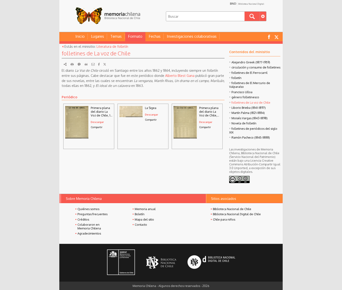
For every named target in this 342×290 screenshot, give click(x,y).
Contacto (141, 224)
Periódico (69, 97)
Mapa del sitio (144, 219)
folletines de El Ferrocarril (249, 73)
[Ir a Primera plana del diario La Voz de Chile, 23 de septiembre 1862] (185, 137)
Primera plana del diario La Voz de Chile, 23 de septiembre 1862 (208, 111)
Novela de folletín (243, 123)
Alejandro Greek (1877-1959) (250, 62)
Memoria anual (145, 209)
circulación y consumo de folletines (255, 67)
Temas (116, 36)
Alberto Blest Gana (179, 75)
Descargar (97, 122)
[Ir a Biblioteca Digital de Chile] (211, 262)
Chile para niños (224, 219)
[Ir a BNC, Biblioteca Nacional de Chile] (161, 262)
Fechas (155, 36)
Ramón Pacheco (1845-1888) (250, 137)
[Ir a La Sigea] (131, 115)
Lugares (97, 36)
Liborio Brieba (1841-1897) (248, 107)
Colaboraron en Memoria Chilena (89, 226)
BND (247, 3)
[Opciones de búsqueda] (263, 16)
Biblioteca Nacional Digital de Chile (237, 214)
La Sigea (150, 108)
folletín (236, 78)
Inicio (80, 36)
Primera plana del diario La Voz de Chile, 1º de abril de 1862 (101, 111)
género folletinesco (245, 97)
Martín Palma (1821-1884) (248, 113)
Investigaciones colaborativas (192, 36)
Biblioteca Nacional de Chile (232, 209)
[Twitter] (104, 64)
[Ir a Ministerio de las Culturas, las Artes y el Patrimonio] (121, 263)
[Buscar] (252, 16)
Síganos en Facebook (268, 36)
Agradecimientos (89, 233)
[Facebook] (99, 64)
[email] (93, 64)
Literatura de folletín (112, 46)
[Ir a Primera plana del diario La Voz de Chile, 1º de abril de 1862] (76, 137)
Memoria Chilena (108, 15)
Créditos (83, 219)
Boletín (139, 214)
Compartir (96, 127)
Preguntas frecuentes (92, 214)
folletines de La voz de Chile (250, 102)
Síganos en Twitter (276, 36)
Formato (135, 36)
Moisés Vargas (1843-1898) (249, 118)
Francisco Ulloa (241, 92)
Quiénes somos (88, 209)
